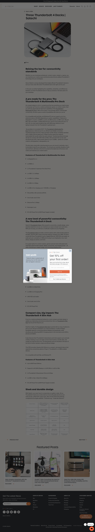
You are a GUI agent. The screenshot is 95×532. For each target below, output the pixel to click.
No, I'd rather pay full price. (59, 279)
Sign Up (60, 271)
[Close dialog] (70, 251)
